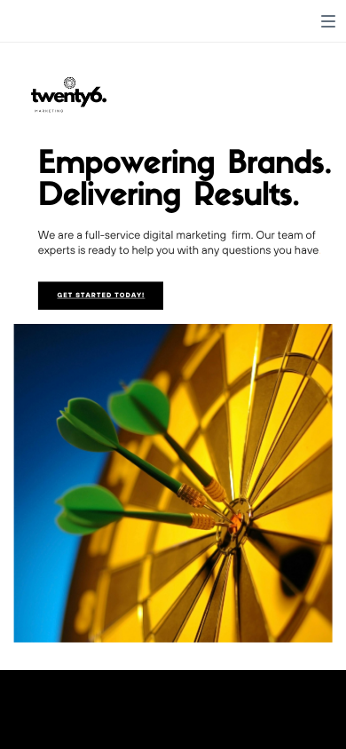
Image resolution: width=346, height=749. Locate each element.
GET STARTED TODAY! (101, 295)
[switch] (328, 21)
